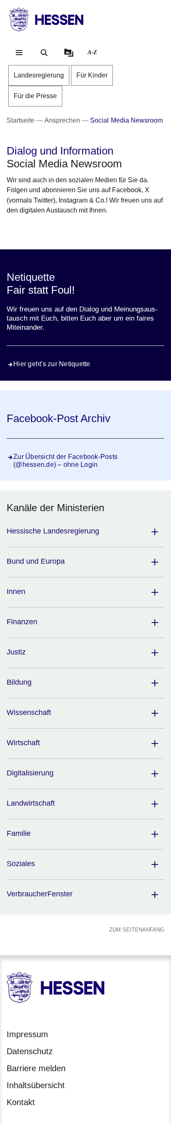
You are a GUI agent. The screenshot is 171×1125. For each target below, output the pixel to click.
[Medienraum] (69, 52)
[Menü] (19, 52)
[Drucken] (78, 231)
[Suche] (44, 52)
